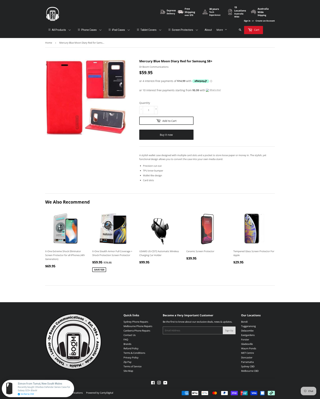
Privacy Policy (131, 357)
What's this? (215, 89)
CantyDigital (106, 392)
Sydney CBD (247, 366)
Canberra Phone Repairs (137, 330)
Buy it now (166, 134)
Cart (256, 30)
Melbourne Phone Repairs (138, 326)
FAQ (126, 339)
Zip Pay (127, 362)
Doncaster (246, 357)
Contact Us (130, 335)
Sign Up (229, 330)
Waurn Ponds (248, 348)
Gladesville (247, 344)
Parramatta (247, 362)
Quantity (144, 103)
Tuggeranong (248, 326)
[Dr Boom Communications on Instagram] (159, 383)
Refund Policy (131, 348)
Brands (127, 344)
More (219, 30)
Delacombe (247, 330)
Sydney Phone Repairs (136, 321)
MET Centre (247, 353)
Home (48, 42)
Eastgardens (248, 335)
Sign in (247, 20)
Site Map (128, 370)
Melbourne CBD (250, 370)
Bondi (244, 321)
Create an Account (265, 20)
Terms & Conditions (134, 353)
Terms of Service (132, 366)
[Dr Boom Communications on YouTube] (165, 383)
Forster (245, 339)
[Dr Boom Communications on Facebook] (153, 383)
